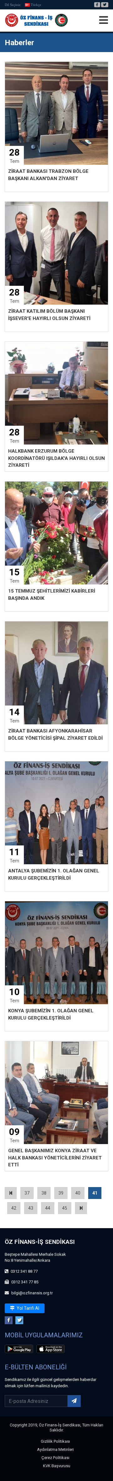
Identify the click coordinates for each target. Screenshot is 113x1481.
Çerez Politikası (55, 1457)
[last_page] (81, 1208)
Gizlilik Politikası (55, 1441)
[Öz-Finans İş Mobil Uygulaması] (20, 1350)
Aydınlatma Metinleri (55, 1449)
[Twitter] (104, 4)
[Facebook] (97, 4)
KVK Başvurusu (56, 1465)
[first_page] (11, 1193)
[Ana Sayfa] (36, 20)
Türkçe (36, 5)
